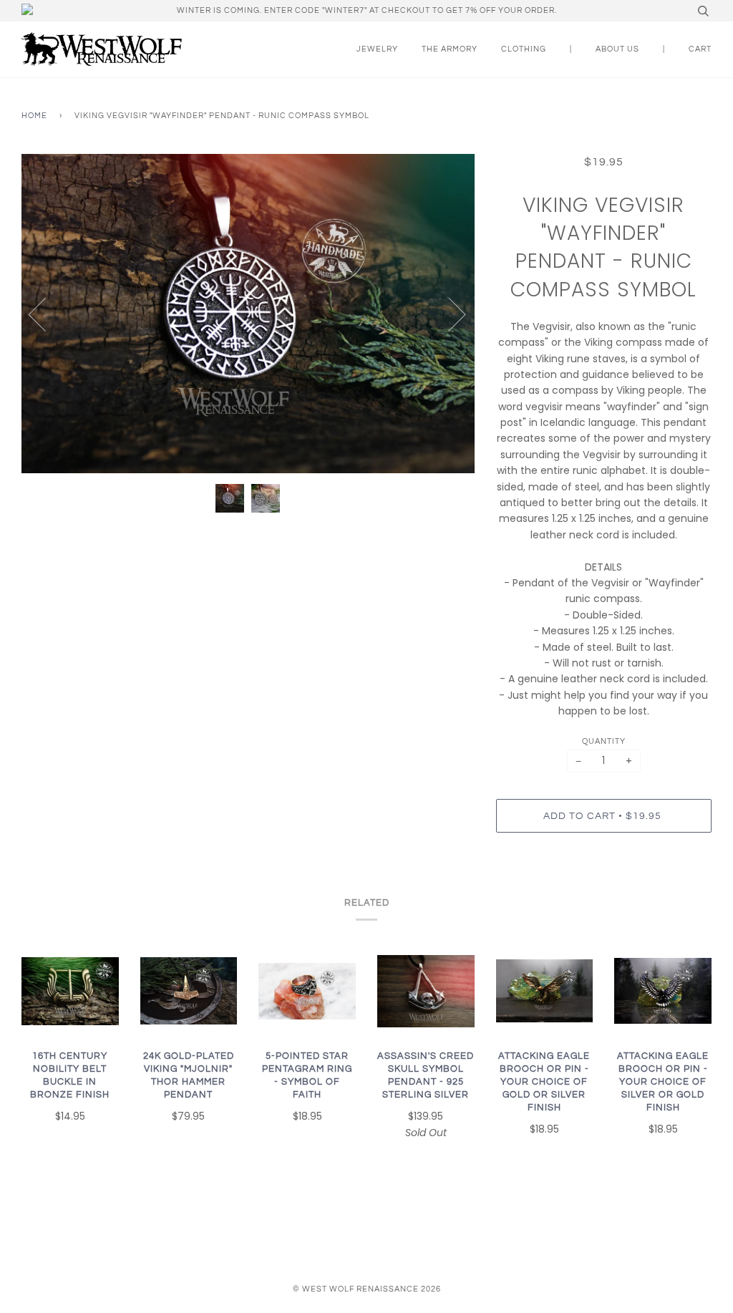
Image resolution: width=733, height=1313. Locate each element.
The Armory (449, 49)
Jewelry (377, 49)
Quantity (604, 741)
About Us (617, 49)
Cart (700, 49)
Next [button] (448, 313)
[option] (248, 313)
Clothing (523, 49)
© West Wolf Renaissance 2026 (367, 1289)
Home (34, 116)
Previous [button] (45, 313)
